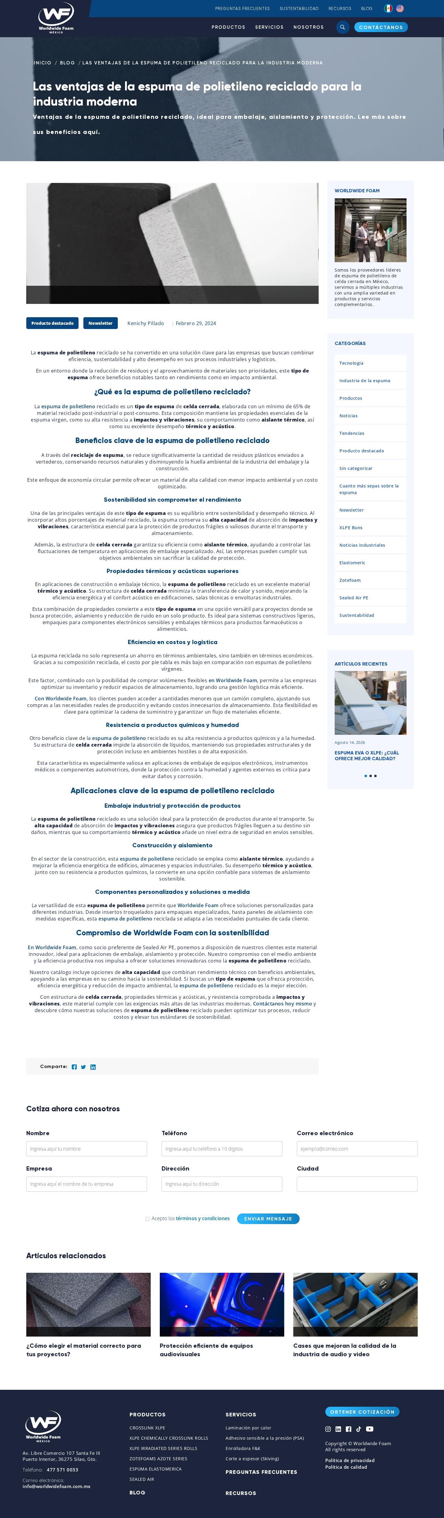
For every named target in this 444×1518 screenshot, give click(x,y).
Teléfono (174, 1133)
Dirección (175, 1168)
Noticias (348, 416)
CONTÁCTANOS (381, 27)
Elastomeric (352, 562)
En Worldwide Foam (52, 947)
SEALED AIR (142, 1479)
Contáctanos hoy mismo (282, 1003)
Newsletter (100, 323)
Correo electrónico (325, 1133)
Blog (367, 8)
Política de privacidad (350, 1460)
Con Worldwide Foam (61, 698)
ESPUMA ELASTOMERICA (156, 1469)
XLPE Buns (351, 527)
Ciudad (308, 1168)
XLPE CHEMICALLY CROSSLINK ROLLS (169, 1438)
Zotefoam (350, 580)
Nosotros (309, 27)
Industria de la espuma (364, 380)
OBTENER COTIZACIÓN (362, 1412)
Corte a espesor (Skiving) (252, 1458)
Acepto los (191, 1218)
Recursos (340, 8)
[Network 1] (328, 1429)
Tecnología (351, 363)
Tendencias (351, 433)
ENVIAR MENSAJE (268, 1219)
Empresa (39, 1168)
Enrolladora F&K (243, 1448)
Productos (229, 27)
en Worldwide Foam (233, 680)
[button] (366, 776)
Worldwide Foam (198, 905)
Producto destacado (52, 323)
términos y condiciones (203, 1218)
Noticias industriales (362, 545)
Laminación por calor (248, 1428)
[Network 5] (369, 1429)
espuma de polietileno (68, 406)
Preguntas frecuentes (242, 8)
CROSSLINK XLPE (147, 1428)
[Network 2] (338, 1429)
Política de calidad (346, 1467)
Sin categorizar (356, 468)
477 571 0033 (62, 1470)
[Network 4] (358, 1429)
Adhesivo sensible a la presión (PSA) (265, 1438)
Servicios (269, 27)
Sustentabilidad (299, 8)
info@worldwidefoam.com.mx (57, 1486)
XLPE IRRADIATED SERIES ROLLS (163, 1448)
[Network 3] (348, 1429)
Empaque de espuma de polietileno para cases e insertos (367, 758)
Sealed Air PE (353, 598)
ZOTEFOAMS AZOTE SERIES (158, 1458)
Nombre (38, 1133)
